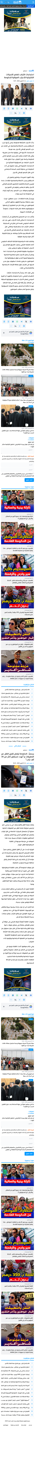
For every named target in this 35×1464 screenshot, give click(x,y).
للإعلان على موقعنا (15, 1425)
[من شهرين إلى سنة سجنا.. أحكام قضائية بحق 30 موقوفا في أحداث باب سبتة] (17, 389)
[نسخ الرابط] (4, 109)
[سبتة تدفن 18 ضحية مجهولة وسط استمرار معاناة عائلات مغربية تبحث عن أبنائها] (17, 358)
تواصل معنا (23, 1425)
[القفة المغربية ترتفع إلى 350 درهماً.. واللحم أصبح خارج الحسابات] (17, 601)
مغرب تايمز (29, 81)
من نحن (30, 1425)
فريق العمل (5, 1425)
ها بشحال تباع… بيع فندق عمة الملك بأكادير (17, 690)
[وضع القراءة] (8, 109)
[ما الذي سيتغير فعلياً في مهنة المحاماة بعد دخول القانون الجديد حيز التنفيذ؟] (17, 419)
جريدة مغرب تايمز (12, 1421)
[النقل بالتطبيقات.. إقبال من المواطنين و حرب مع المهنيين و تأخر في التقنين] (17, 633)
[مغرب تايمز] (17, 2)
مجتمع (25, 71)
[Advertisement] (17, 51)
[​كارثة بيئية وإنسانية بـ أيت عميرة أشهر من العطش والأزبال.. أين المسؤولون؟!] (17, 505)
